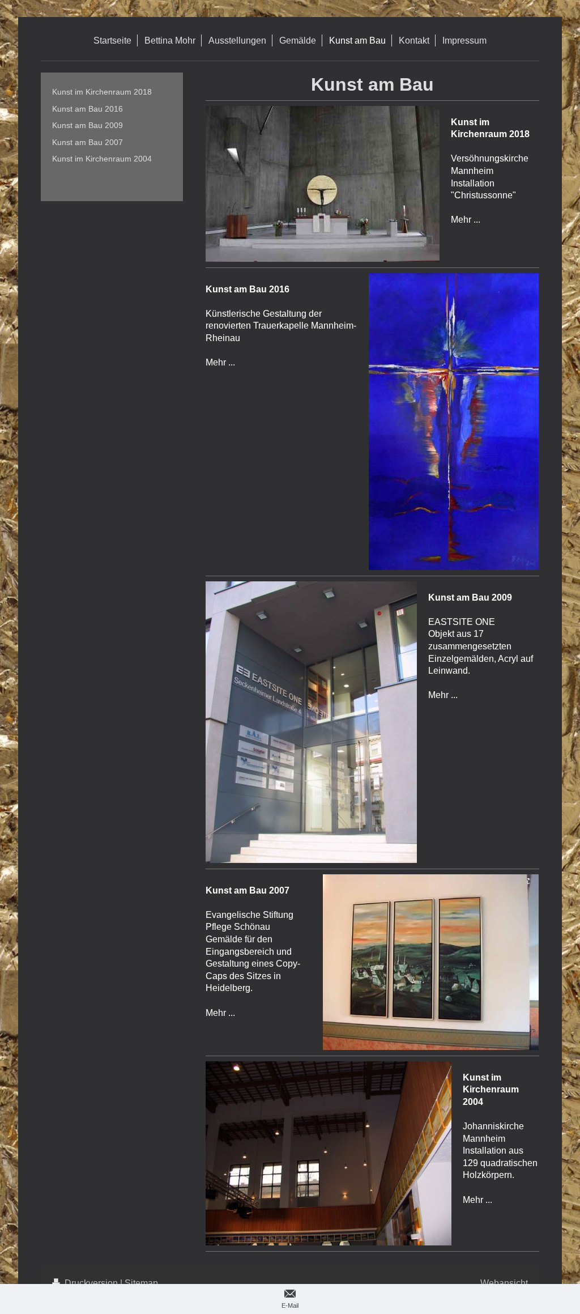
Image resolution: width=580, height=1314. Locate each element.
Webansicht (504, 1283)
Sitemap (141, 1283)
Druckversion (91, 1283)
